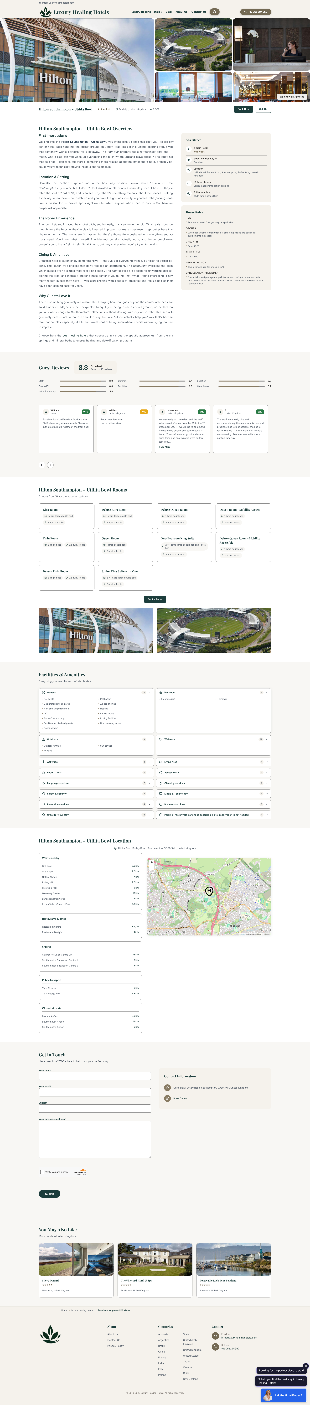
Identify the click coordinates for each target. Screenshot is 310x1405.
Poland (162, 1374)
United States (191, 1355)
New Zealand (190, 1378)
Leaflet (242, 934)
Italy (160, 1369)
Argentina (163, 1340)
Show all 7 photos (294, 96)
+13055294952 (230, 1348)
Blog (169, 12)
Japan (186, 1361)
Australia (163, 1334)
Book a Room (155, 599)
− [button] (152, 867)
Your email (45, 1086)
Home (64, 1310)
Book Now (243, 109)
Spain (186, 1334)
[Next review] (50, 465)
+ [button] (152, 862)
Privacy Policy (115, 1345)
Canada (187, 1367)
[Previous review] (42, 465)
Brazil (161, 1345)
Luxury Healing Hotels (81, 11)
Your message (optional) (52, 1119)
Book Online (180, 1098)
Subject (43, 1102)
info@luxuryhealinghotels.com (58, 2)
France (162, 1357)
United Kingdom (192, 1349)
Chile (186, 1373)
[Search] (215, 11)
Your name (45, 1070)
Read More (164, 447)
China (161, 1351)
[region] (209, 896)
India (161, 1363)
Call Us (263, 109)
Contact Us (198, 12)
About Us (181, 12)
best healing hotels (75, 335)
